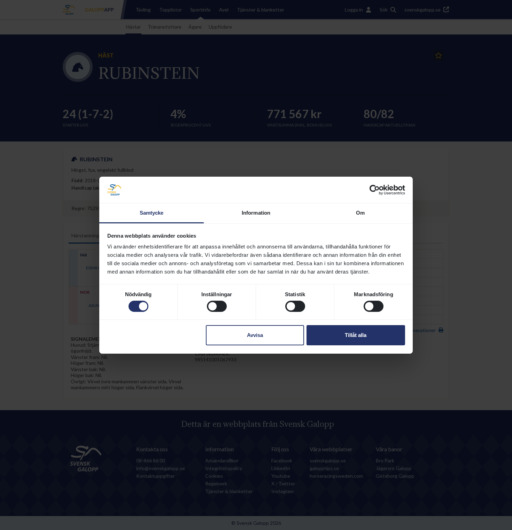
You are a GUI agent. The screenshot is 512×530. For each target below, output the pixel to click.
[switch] (217, 306)
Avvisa (255, 335)
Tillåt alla (355, 335)
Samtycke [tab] (152, 213)
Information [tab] (256, 213)
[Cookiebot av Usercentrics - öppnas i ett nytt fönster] (374, 190)
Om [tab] (360, 213)
